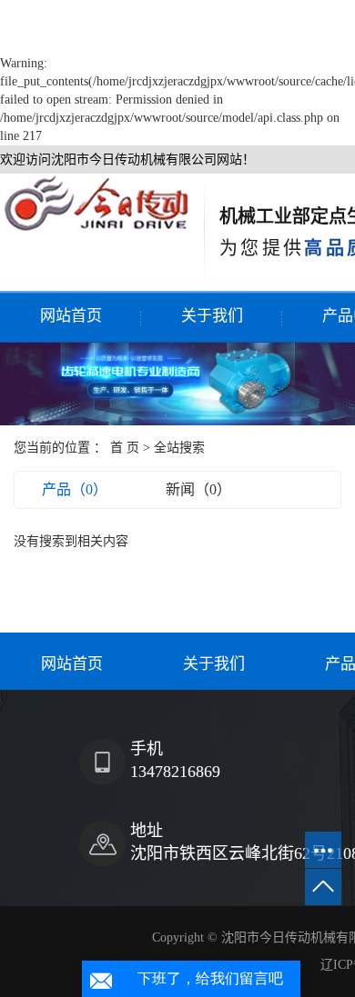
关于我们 (212, 315)
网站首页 (71, 315)
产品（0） (74, 489)
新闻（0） (198, 489)
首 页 (124, 447)
